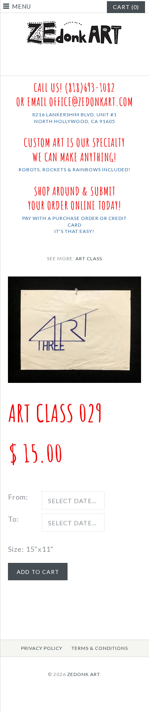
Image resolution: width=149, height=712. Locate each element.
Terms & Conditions (100, 648)
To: (13, 519)
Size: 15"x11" (31, 549)
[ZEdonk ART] (74, 20)
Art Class (88, 258)
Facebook (69, 66)
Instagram (79, 66)
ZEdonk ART (83, 674)
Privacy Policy (41, 648)
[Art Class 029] (74, 282)
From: (18, 496)
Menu (21, 6)
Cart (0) (126, 7)
